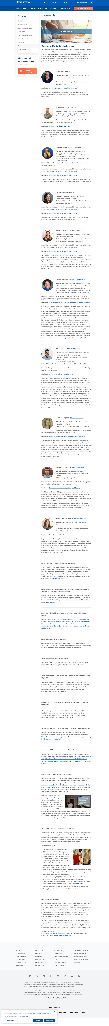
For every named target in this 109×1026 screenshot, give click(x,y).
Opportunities (19, 951)
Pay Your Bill (76, 2)
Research (21, 46)
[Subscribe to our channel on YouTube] (72, 976)
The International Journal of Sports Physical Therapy (64, 488)
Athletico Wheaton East (77, 467)
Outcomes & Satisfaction (25, 28)
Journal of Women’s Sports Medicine (59, 88)
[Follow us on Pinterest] (58, 976)
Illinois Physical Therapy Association (59, 126)
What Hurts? (38, 953)
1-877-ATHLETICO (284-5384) (81, 951)
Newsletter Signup (39, 965)
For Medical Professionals (56, 2)
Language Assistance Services (81, 959)
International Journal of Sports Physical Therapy (63, 175)
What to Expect (39, 951)
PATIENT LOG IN (65, 8)
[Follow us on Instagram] (44, 976)
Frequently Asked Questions (80, 956)
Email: (80, 953)
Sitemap (84, 1012)
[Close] (54, 1011)
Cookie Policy (25, 1016)
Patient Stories (39, 962)
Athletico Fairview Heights (77, 279)
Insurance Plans (39, 956)
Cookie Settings (77, 962)
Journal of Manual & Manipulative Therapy (61, 374)
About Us (40, 8)
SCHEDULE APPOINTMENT (83, 8)
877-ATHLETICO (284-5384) (54, 1003)
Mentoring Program (21, 962)
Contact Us (21, 42)
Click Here (52, 717)
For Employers (67, 2)
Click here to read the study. (56, 578)
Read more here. (50, 602)
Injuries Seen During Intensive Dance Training (62, 621)
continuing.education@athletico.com (60, 935)
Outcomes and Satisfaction (61, 956)
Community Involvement (25, 35)
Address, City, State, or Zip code (26, 61)
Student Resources (20, 965)
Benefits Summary (20, 953)
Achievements (22, 49)
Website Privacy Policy (60, 1012)
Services (25, 8)
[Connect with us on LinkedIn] (51, 976)
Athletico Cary (75, 349)
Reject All (38, 1020)
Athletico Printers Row (76, 418)
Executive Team (22, 24)
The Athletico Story (23, 21)
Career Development (21, 956)
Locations (33, 8)
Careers (46, 2)
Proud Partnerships (23, 39)
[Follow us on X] (37, 976)
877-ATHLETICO (84, 2)
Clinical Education (20, 959)
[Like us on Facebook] (30, 976)
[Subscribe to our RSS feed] (79, 976)
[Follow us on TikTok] (65, 976)
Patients (18, 8)
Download (74, 88)
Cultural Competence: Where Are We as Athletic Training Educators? (69, 302)
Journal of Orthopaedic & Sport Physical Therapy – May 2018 (67, 436)
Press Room (21, 31)
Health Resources (50, 8)
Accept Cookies (49, 1020)
